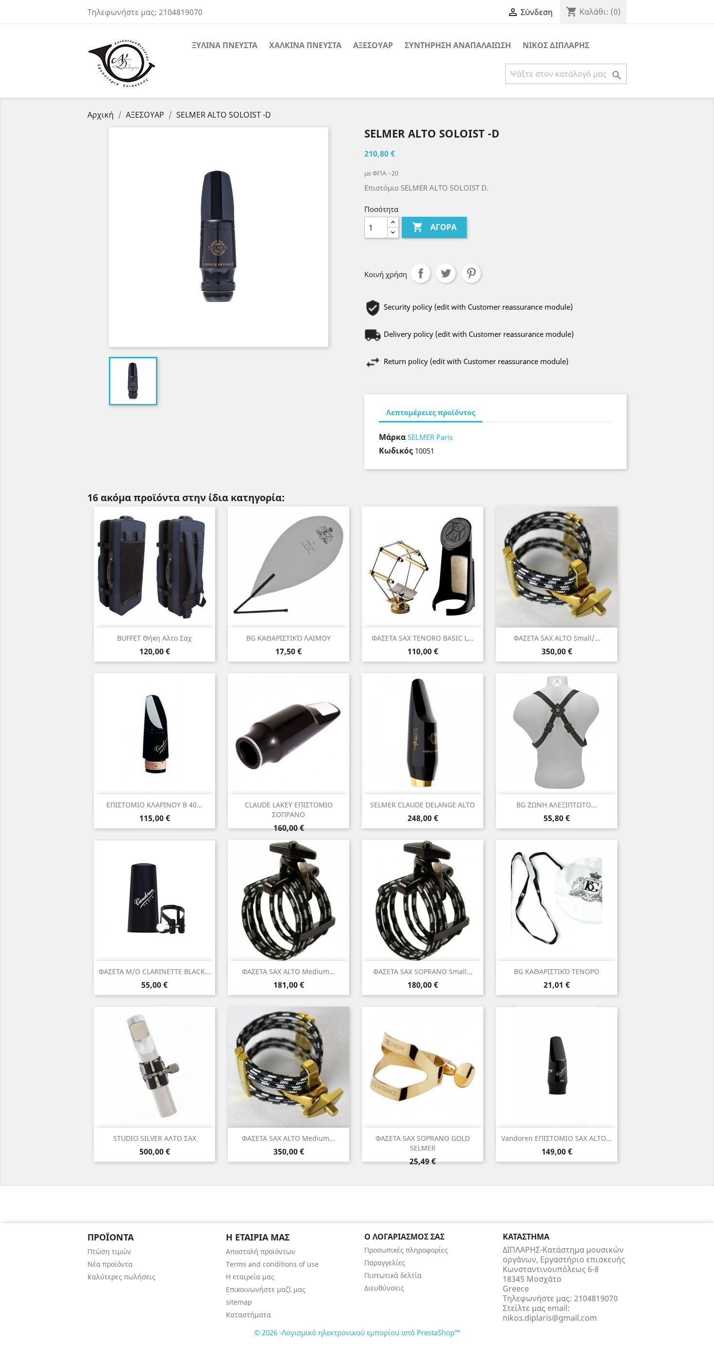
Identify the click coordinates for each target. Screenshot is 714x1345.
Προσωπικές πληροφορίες (406, 1250)
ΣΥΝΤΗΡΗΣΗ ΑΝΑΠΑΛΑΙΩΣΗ (458, 45)
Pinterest (471, 273)
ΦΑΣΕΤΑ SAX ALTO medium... (288, 971)
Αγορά (434, 227)
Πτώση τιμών (109, 1251)
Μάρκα (392, 437)
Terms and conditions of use (272, 1264)
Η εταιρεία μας (250, 1276)
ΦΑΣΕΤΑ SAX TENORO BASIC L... (423, 638)
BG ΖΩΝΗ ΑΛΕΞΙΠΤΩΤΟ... (556, 804)
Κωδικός (396, 450)
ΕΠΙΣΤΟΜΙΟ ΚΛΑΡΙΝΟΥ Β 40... (154, 804)
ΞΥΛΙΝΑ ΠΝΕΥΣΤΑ (224, 45)
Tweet (446, 273)
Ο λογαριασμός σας (404, 1236)
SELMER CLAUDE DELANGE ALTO (422, 804)
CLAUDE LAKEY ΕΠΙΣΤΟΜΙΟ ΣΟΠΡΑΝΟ (289, 809)
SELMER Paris (430, 437)
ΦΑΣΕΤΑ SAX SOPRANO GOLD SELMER (422, 1143)
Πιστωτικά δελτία (393, 1275)
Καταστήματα (248, 1314)
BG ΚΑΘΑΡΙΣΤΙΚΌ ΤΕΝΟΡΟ (556, 971)
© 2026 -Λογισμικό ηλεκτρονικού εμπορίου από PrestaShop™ (357, 1332)
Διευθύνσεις (384, 1288)
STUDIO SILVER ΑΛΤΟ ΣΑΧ (154, 1138)
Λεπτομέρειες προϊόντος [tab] (430, 412)
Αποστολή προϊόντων (260, 1251)
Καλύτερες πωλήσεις (121, 1276)
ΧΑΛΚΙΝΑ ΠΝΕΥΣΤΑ (305, 45)
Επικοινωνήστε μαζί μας (266, 1289)
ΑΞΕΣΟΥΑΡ (373, 45)
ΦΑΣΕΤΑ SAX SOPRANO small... (423, 971)
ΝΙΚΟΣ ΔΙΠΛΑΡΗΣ (556, 45)
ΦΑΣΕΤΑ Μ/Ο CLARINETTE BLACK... (155, 971)
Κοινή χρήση (420, 273)
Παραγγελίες (384, 1262)
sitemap (239, 1302)
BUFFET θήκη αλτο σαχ (154, 638)
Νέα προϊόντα (110, 1264)
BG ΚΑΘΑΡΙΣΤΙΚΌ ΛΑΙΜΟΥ (288, 638)
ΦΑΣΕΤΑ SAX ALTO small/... (556, 638)
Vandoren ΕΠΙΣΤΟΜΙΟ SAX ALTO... (556, 1138)
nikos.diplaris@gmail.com (550, 1317)
